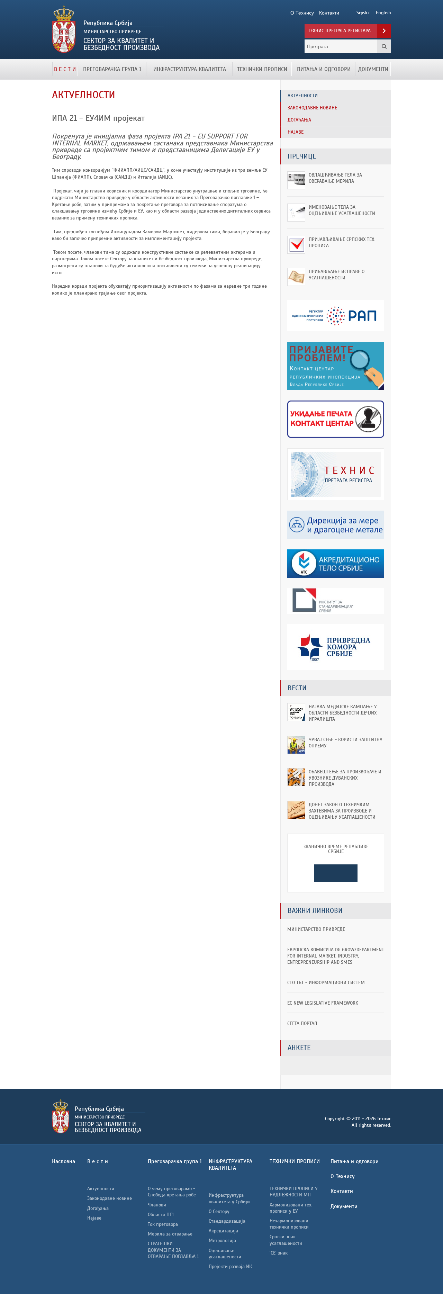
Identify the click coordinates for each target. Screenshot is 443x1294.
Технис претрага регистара (339, 31)
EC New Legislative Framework (322, 1003)
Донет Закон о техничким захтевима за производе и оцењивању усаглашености (342, 811)
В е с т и (65, 69)
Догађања (98, 1208)
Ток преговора (163, 1224)
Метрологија (222, 1240)
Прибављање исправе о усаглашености (336, 275)
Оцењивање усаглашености (225, 1254)
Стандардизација (227, 1221)
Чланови (157, 1205)
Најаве (94, 1218)
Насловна (63, 1161)
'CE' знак (279, 1253)
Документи (373, 69)
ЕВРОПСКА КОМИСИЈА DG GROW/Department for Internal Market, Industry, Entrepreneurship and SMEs (335, 956)
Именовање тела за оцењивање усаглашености (342, 210)
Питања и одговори (324, 69)
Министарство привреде (316, 929)
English (383, 12)
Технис (130, 29)
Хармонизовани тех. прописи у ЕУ (291, 1208)
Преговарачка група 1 (112, 69)
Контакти (342, 1191)
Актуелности (100, 1189)
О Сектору (219, 1211)
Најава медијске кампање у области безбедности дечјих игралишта (343, 713)
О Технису (343, 1176)
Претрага (384, 46)
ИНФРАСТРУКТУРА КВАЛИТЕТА (189, 69)
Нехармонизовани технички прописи (289, 1224)
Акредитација (223, 1231)
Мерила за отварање (170, 1234)
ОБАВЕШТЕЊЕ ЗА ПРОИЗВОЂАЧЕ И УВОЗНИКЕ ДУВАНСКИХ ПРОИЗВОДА (345, 778)
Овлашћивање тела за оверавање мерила (335, 178)
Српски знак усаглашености (286, 1240)
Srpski (362, 12)
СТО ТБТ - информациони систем (326, 983)
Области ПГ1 (161, 1214)
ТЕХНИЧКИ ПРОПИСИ (262, 69)
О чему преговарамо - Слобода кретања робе (172, 1192)
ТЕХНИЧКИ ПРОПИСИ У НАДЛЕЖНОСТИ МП (294, 1192)
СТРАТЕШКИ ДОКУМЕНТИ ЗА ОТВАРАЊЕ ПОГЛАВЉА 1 (173, 1250)
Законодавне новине (109, 1198)
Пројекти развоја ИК (230, 1266)
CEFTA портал (302, 1023)
